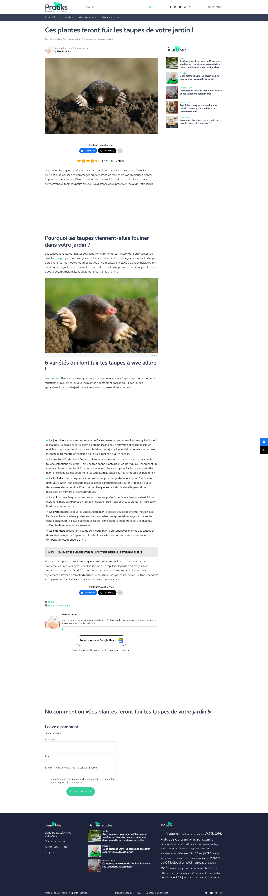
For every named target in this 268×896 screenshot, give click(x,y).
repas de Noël (188, 873)
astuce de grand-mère (193, 834)
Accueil (48, 39)
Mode (68, 17)
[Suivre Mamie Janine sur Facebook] (62, 630)
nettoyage (199, 862)
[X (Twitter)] (264, 450)
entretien (165, 853)
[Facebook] (264, 442)
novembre (211, 863)
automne (207, 839)
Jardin (57, 39)
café (187, 844)
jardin (51, 605)
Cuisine (106, 17)
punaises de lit (201, 868)
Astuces (213, 833)
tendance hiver (191, 877)
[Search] (149, 7)
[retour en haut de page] (260, 879)
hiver (194, 853)
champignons (203, 844)
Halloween (183, 853)
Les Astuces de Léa (183, 858)
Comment (50, 739)
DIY (197, 848)
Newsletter (215, 7)
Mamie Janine (64, 51)
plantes (187, 868)
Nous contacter (55, 841)
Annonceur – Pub (56, 846)
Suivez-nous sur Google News (98, 640)
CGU (139, 893)
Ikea (201, 853)
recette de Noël (174, 873)
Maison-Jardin (86, 17)
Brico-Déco (51, 17)
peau (179, 868)
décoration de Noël (208, 849)
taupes (54, 378)
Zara (218, 877)
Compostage (187, 848)
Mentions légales (123, 893)
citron (163, 849)
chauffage (214, 844)
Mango (205, 858)
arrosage (57, 258)
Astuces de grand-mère (181, 839)
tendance (218, 873)
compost (172, 848)
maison (197, 858)
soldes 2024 (207, 873)
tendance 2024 (172, 877)
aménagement (172, 834)
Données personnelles (157, 893)
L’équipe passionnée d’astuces (58, 834)
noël (165, 868)
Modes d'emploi (180, 862)
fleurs (173, 853)
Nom (48, 756)
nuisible (59, 605)
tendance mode (207, 877)
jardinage (215, 853)
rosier (198, 873)
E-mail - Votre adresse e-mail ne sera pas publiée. (71, 767)
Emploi (49, 852)
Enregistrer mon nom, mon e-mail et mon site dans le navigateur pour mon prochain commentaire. (82, 781)
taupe (67, 605)
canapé (193, 844)
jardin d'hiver (166, 858)
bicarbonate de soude (172, 844)
